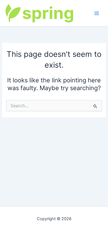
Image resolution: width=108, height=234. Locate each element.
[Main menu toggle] (96, 13)
